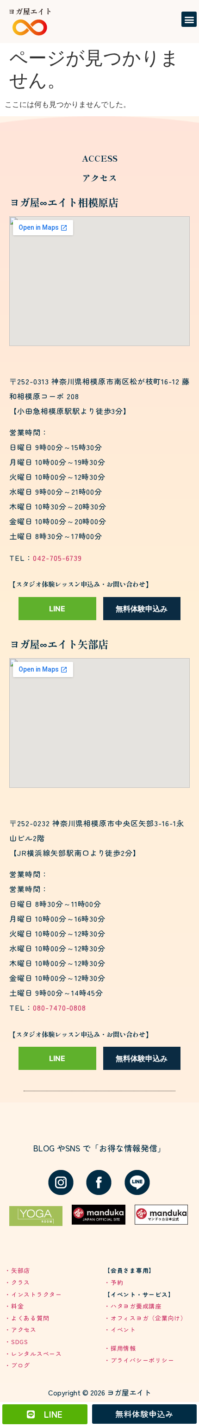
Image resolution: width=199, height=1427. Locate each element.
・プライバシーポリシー (139, 1360)
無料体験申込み (142, 608)
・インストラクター (33, 1294)
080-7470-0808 (59, 1007)
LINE (57, 608)
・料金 (14, 1305)
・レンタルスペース (33, 1353)
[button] (189, 19)
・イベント (120, 1329)
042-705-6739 (57, 557)
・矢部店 (17, 1270)
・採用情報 (120, 1348)
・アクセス (21, 1329)
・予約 (113, 1282)
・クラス (17, 1282)
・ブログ (17, 1365)
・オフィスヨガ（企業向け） (145, 1318)
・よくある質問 (27, 1318)
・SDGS (16, 1341)
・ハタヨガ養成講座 (133, 1305)
